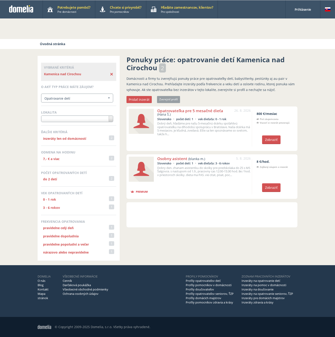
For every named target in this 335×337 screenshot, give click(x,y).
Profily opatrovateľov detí (203, 281)
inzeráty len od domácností (64, 138)
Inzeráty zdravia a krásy (257, 302)
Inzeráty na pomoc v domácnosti (264, 285)
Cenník (67, 281)
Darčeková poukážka (77, 285)
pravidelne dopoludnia (61, 236)
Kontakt (43, 289)
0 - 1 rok (49, 199)
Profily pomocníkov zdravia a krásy (209, 302)
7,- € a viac (51, 159)
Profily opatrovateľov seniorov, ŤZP (210, 294)
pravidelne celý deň (58, 228)
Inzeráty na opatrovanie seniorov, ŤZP (267, 294)
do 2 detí (50, 179)
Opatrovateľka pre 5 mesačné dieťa (190, 110)
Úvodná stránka (52, 44)
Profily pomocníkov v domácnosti (209, 285)
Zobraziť (271, 139)
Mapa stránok (43, 296)
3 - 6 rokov (51, 207)
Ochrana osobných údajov (80, 294)
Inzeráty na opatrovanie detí (261, 281)
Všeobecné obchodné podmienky (85, 289)
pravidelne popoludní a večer (66, 244)
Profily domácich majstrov (203, 298)
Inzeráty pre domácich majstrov (263, 298)
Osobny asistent (172, 158)
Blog (41, 285)
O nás (41, 281)
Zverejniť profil (168, 99)
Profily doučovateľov (200, 289)
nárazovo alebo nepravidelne (66, 252)
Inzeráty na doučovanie (257, 289)
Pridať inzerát (139, 99)
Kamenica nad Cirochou (62, 74)
